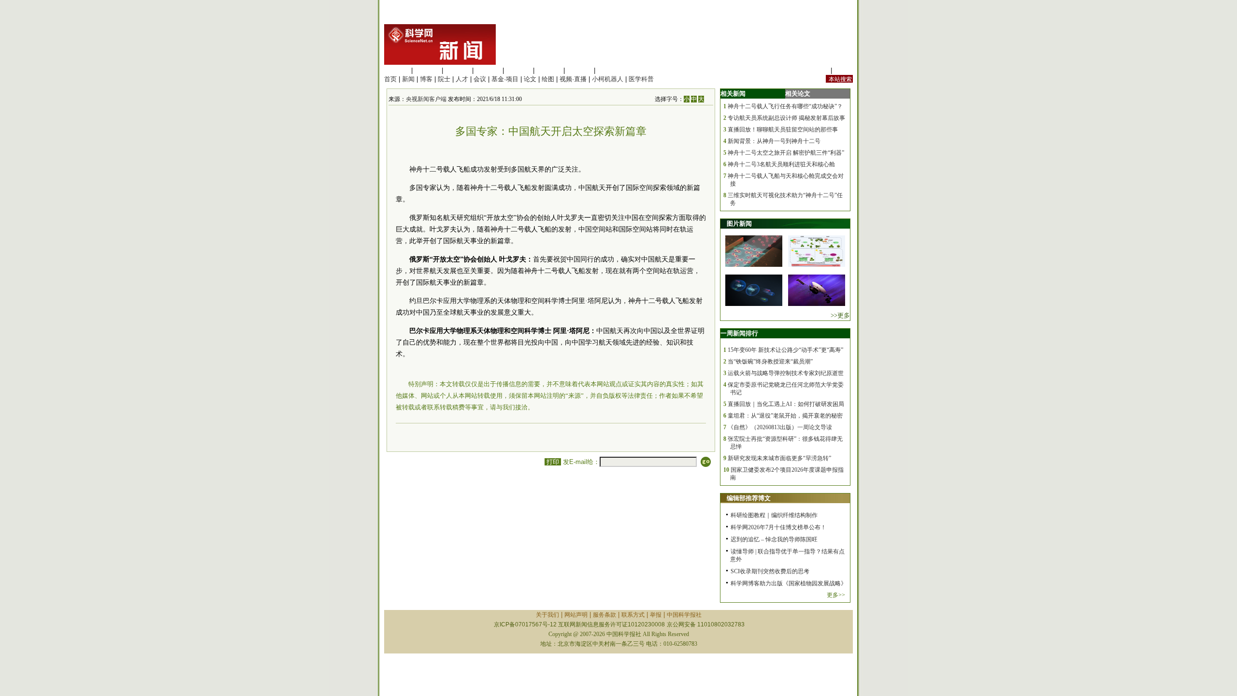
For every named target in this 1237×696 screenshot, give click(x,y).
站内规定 (816, 70)
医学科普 (641, 79)
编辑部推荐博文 (749, 498)
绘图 (548, 79)
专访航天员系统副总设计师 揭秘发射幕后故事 (786, 118)
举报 (656, 614)
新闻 (408, 79)
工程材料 (488, 70)
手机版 (843, 70)
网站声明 (576, 614)
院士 (444, 79)
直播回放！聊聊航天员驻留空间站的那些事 (783, 129)
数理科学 (579, 70)
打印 (553, 461)
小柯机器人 (607, 79)
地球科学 (548, 70)
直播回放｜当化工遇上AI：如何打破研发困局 (786, 404)
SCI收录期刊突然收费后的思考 (770, 571)
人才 (462, 79)
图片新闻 (739, 223)
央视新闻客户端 (426, 99)
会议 (480, 79)
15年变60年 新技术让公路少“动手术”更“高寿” (785, 350)
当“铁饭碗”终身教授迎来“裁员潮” (770, 361)
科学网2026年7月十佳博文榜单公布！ (778, 527)
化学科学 (457, 70)
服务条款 (604, 614)
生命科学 (396, 70)
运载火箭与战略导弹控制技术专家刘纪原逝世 (786, 373)
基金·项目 (504, 79)
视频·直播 (573, 79)
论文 (530, 79)
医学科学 (427, 70)
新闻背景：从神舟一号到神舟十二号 (774, 141)
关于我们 (547, 614)
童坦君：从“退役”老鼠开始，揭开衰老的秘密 (785, 415)
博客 (426, 79)
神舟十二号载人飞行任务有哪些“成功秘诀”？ (785, 106)
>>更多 (840, 315)
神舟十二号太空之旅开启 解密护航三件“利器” (786, 152)
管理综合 (609, 70)
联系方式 (633, 614)
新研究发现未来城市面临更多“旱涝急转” (779, 458)
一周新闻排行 (739, 333)
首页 (390, 79)
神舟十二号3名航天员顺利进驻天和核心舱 (781, 164)
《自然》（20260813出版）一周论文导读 (780, 427)
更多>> (836, 595)
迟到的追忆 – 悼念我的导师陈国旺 (774, 539)
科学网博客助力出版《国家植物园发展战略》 (789, 583)
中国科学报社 (684, 614)
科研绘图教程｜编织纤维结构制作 (774, 515)
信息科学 (518, 70)
